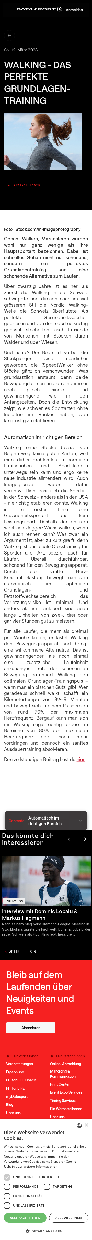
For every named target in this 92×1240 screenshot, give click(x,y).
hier (81, 759)
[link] (30, 1027)
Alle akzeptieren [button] (25, 1217)
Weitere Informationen (40, 1166)
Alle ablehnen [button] (68, 1217)
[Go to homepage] (39, 10)
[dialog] (46, 1179)
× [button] (86, 1125)
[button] (12, 10)
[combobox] (79, 1125)
